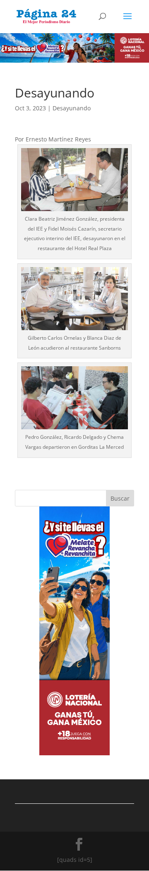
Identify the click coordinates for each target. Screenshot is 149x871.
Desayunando (72, 108)
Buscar (120, 498)
